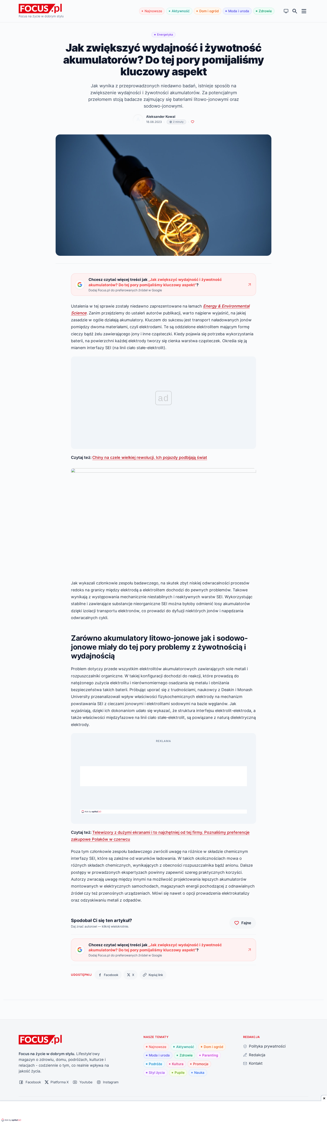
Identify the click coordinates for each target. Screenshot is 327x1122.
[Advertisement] (163, 776)
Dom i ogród (209, 11)
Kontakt (255, 1063)
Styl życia (157, 1072)
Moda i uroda (238, 11)
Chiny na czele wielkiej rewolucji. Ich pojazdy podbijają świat (149, 457)
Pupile (180, 1072)
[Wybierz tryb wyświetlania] (286, 11)
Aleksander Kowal (160, 116)
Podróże (155, 1064)
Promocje (200, 1064)
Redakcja (257, 1054)
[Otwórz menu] (304, 11)
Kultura (178, 1064)
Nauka (199, 1072)
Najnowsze (153, 11)
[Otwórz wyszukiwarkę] (295, 11)
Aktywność (181, 11)
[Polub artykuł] (192, 122)
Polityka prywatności (267, 1046)
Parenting (210, 1055)
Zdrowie (265, 11)
